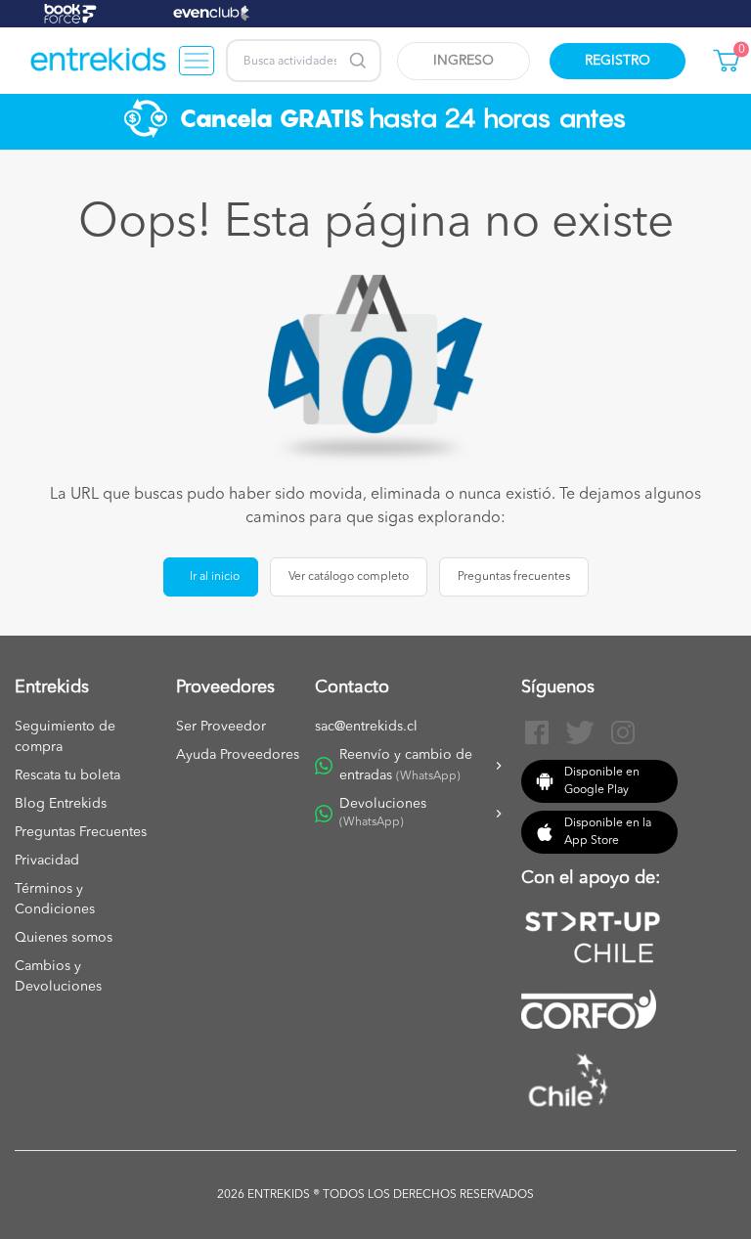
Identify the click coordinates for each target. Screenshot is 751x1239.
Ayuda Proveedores (237, 755)
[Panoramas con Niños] (98, 60)
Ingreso (463, 60)
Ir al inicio (215, 577)
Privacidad (47, 860)
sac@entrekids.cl (366, 726)
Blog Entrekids (61, 804)
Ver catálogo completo (348, 577)
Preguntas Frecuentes (81, 832)
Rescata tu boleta (67, 775)
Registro (617, 60)
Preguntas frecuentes (514, 577)
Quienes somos (63, 938)
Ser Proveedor (221, 726)
